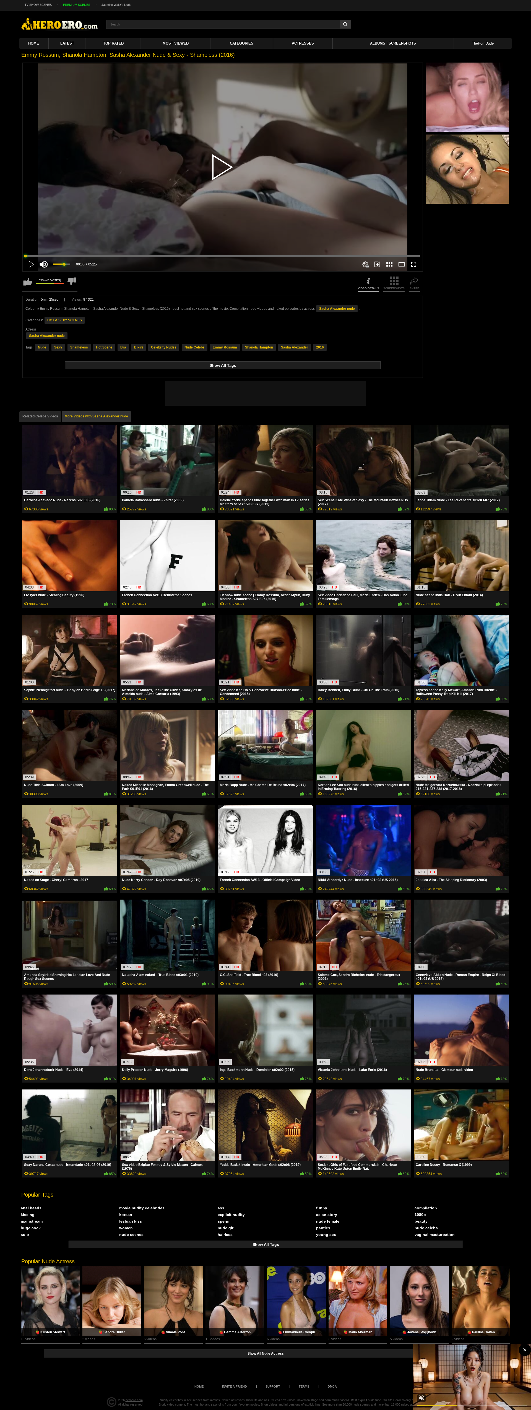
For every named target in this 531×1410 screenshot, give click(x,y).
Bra (123, 347)
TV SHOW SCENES (38, 4)
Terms (304, 1386)
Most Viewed (176, 43)
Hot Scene (104, 347)
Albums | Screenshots (393, 43)
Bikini (138, 347)
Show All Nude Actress (266, 1353)
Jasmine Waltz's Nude (116, 4)
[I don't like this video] (71, 284)
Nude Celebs (194, 347)
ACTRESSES (303, 43)
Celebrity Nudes (163, 347)
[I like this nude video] (27, 284)
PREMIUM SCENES (76, 4)
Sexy (58, 347)
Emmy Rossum (225, 347)
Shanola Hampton (259, 347)
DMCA (332, 1386)
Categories (241, 43)
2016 (320, 347)
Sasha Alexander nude (337, 309)
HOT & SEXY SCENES (64, 320)
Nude (42, 347)
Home (33, 43)
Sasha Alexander (294, 347)
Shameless (79, 347)
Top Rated (113, 43)
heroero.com (134, 1400)
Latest (67, 43)
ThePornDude (483, 43)
